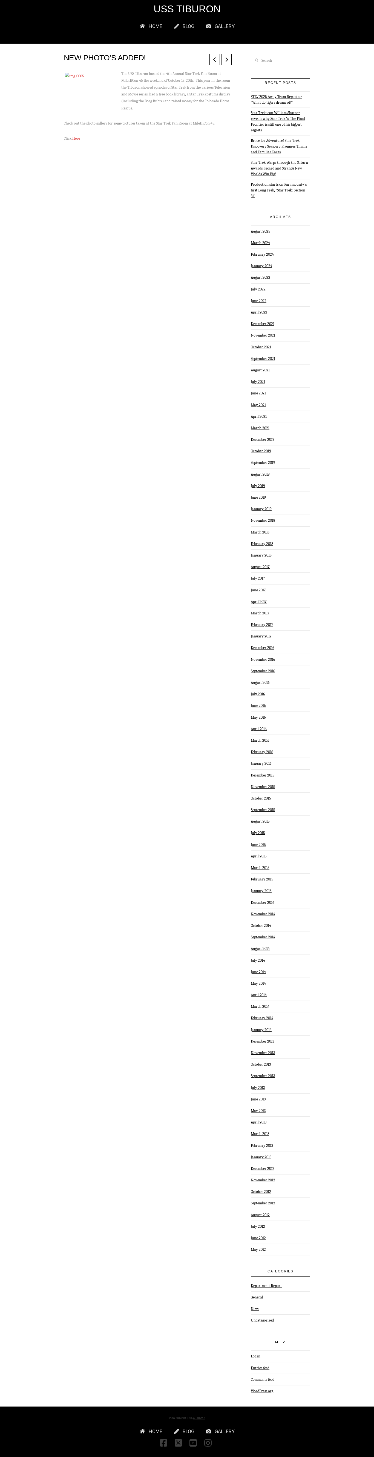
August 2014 (260, 948)
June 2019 (258, 497)
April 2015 (259, 856)
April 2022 (259, 312)
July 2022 (258, 289)
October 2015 (261, 798)
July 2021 (258, 381)
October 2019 (261, 451)
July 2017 (258, 578)
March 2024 (260, 243)
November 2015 (263, 786)
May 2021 (258, 405)
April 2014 (259, 995)
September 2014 (263, 937)
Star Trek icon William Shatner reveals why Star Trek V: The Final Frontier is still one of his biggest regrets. (278, 121)
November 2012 (263, 1180)
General (257, 1297)
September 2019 (263, 462)
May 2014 (258, 983)
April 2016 (259, 729)
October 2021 (261, 347)
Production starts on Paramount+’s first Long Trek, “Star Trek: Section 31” (279, 190)
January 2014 (261, 1029)
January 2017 (261, 636)
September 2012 (263, 1203)
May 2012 (258, 1249)
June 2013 (258, 1099)
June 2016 (258, 705)
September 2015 (263, 809)
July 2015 (258, 833)
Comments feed (262, 1379)
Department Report (266, 1285)
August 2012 (260, 1215)
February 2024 (262, 254)
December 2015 (262, 775)
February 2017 (262, 624)
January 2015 (261, 890)
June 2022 (258, 300)
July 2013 (258, 1087)
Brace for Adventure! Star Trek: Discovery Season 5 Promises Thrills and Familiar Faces (279, 146)
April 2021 (259, 416)
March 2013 (260, 1133)
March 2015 (260, 867)
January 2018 (261, 555)
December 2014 (262, 902)
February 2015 (262, 879)
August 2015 (260, 821)
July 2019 (258, 486)
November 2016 (263, 659)
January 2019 (261, 509)
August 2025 (260, 231)
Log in (255, 1356)
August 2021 (260, 370)
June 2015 (258, 844)
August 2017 (260, 566)
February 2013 (262, 1145)
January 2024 (261, 266)
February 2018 (262, 543)
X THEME (199, 1418)
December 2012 (262, 1168)
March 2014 (260, 1006)
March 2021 (260, 428)
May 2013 (258, 1110)
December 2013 (262, 1041)
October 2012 (261, 1191)
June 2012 (258, 1238)
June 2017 (258, 590)
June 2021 (258, 393)
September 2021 (263, 358)
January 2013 (261, 1157)
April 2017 (259, 601)
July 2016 (258, 694)
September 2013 (263, 1076)
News (255, 1308)
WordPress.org (262, 1391)
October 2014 (261, 925)
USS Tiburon (187, 9)
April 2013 (258, 1122)
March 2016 (260, 740)
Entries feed (260, 1368)
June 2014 (258, 972)
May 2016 (258, 717)
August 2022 (260, 277)
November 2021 (263, 335)
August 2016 (260, 682)
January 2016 (261, 763)
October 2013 (261, 1064)
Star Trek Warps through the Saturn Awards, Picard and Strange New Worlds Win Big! (279, 168)
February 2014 (262, 1018)
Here (76, 138)
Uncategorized (262, 1320)
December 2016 (262, 647)
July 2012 (258, 1226)
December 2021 (262, 323)
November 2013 (263, 1053)
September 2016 (263, 671)
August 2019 (260, 474)
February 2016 (262, 752)
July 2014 (258, 960)
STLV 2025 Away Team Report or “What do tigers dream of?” (276, 99)
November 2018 (263, 520)
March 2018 (260, 532)
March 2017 (260, 613)
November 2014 (263, 914)
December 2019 (262, 439)
